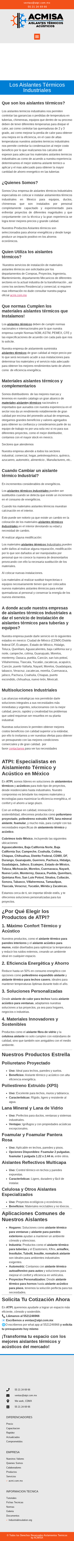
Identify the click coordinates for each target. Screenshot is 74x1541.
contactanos (17, 748)
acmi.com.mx (18, 295)
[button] (37, 37)
